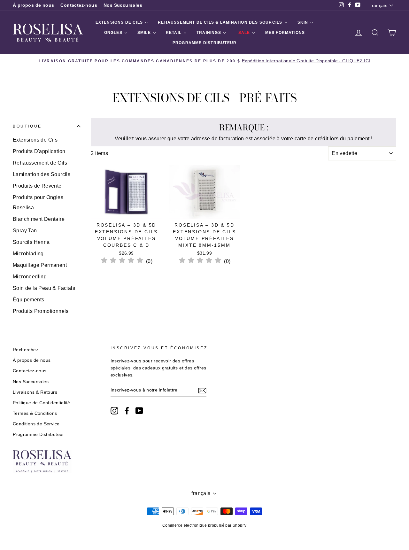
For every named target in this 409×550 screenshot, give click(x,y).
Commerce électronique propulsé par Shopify (204, 525)
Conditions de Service (36, 424)
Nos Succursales (123, 5)
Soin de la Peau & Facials (44, 288)
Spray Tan (25, 230)
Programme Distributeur (38, 434)
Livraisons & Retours (35, 392)
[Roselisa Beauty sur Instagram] (114, 410)
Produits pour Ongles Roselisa (38, 202)
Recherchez (25, 349)
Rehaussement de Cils (40, 163)
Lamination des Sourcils (41, 174)
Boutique (27, 126)
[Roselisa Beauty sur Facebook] (127, 410)
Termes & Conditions (35, 413)
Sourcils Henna (31, 242)
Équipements (28, 299)
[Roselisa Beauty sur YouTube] (139, 410)
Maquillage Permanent (40, 265)
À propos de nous (33, 5)
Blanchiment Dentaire (39, 219)
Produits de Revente (37, 186)
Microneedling (30, 276)
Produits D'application (39, 151)
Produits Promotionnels (41, 311)
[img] (122, 261)
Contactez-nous (78, 5)
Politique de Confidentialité (41, 402)
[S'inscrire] (202, 390)
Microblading (28, 253)
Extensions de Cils (35, 140)
